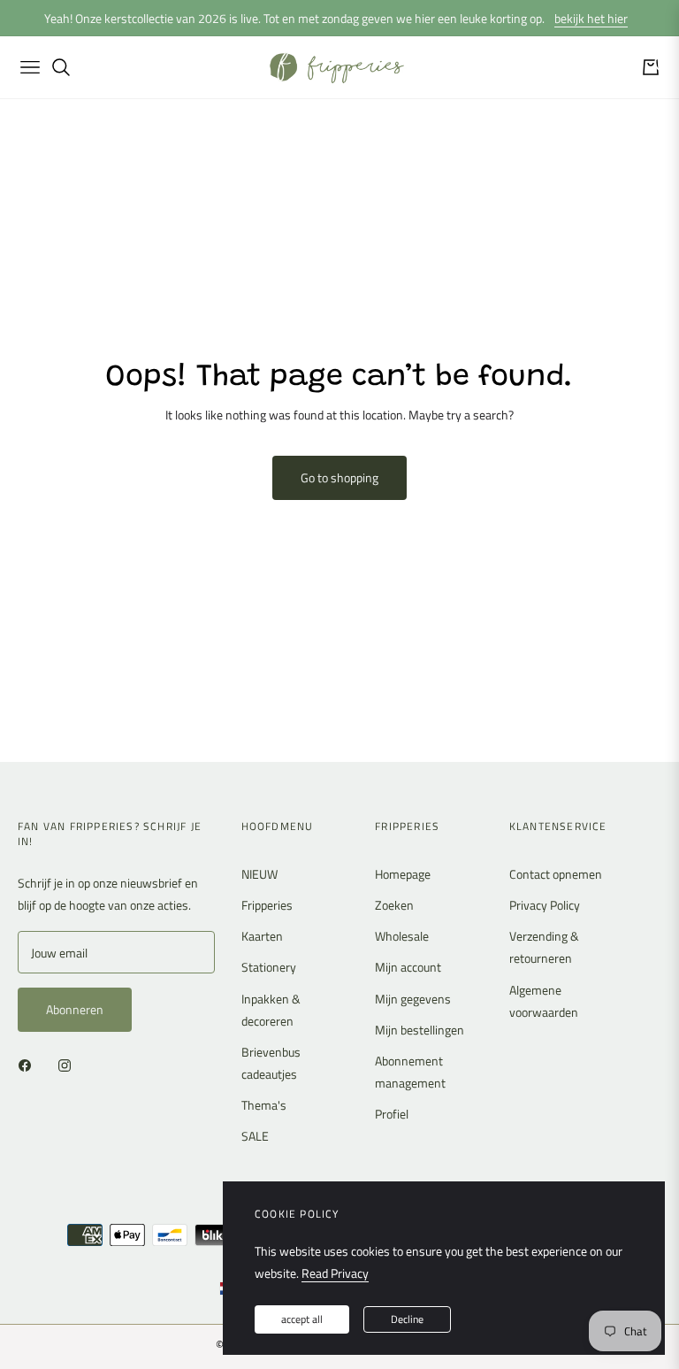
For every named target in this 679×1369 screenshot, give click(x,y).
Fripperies (267, 905)
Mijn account (408, 967)
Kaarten (262, 936)
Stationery (268, 967)
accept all (302, 1319)
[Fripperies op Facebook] (29, 1064)
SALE (255, 1136)
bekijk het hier (591, 18)
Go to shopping (339, 477)
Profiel (391, 1113)
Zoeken (394, 905)
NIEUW (259, 874)
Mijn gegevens (413, 998)
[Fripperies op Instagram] (68, 1064)
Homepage (403, 874)
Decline (407, 1319)
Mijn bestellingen (419, 1029)
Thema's (263, 1105)
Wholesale (402, 936)
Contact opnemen (555, 874)
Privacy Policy (544, 905)
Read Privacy (335, 1273)
